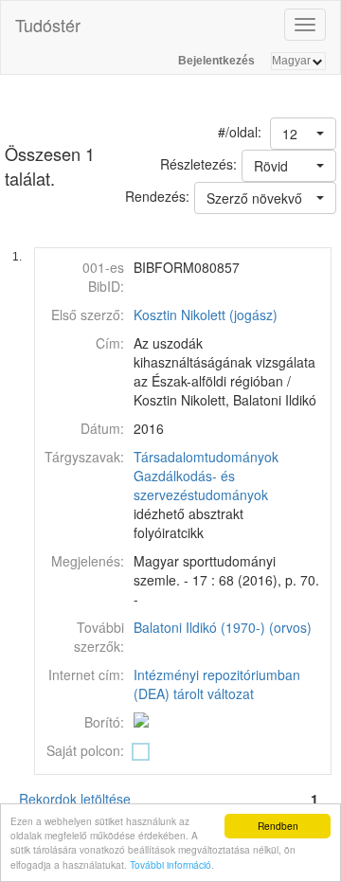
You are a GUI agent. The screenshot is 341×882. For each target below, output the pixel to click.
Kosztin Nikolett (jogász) (206, 314)
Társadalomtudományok (206, 456)
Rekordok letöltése (75, 798)
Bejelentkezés (216, 60)
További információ (170, 864)
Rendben (278, 826)
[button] (303, 133)
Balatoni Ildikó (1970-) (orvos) (223, 627)
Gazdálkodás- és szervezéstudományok (201, 485)
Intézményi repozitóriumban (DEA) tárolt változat (217, 684)
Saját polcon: (85, 750)
